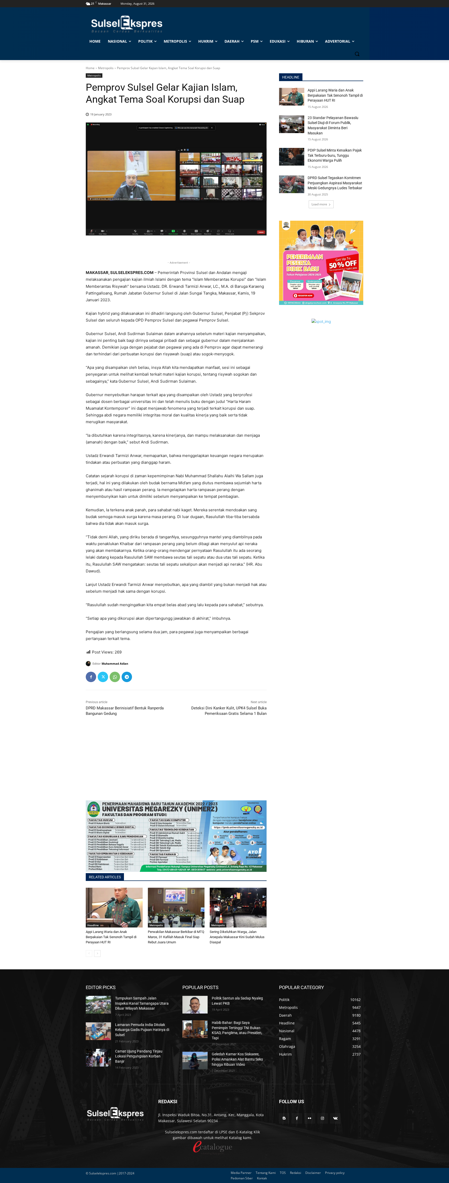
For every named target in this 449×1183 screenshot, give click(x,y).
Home (90, 68)
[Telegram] (127, 677)
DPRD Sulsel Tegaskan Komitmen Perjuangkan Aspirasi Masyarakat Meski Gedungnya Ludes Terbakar (335, 183)
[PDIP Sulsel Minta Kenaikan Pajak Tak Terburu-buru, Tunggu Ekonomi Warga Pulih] (291, 157)
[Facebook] (91, 677)
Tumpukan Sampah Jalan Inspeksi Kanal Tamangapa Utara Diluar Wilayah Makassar (142, 1003)
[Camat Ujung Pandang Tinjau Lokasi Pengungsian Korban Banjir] (98, 1058)
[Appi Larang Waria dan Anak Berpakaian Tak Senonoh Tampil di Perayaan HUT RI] (114, 907)
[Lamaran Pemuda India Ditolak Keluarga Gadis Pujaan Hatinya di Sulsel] (98, 1031)
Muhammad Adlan (115, 663)
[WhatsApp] (115, 677)
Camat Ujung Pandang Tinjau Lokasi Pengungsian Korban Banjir (138, 1056)
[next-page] (97, 953)
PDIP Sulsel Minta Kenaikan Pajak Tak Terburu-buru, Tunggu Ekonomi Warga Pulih (335, 155)
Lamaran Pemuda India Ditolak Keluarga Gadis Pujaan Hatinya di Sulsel (142, 1030)
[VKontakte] (335, 1118)
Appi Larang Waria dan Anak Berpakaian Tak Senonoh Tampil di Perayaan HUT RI (111, 937)
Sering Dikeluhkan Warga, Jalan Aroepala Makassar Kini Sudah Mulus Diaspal (237, 937)
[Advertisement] (176, 764)
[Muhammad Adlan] (89, 663)
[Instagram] (323, 1118)
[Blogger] (284, 1118)
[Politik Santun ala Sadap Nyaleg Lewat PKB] (195, 1005)
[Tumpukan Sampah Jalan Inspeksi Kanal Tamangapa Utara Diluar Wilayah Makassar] (98, 1005)
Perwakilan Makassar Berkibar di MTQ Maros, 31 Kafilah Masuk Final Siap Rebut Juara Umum (176, 937)
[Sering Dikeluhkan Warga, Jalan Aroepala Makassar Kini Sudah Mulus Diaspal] (238, 907)
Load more (319, 204)
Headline (93, 925)
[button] (357, 54)
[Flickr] (310, 1118)
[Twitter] (103, 677)
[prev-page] (89, 953)
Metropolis (106, 68)
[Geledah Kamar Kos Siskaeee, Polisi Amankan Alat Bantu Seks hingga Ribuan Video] (195, 1060)
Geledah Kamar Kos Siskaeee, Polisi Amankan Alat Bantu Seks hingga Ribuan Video (237, 1059)
